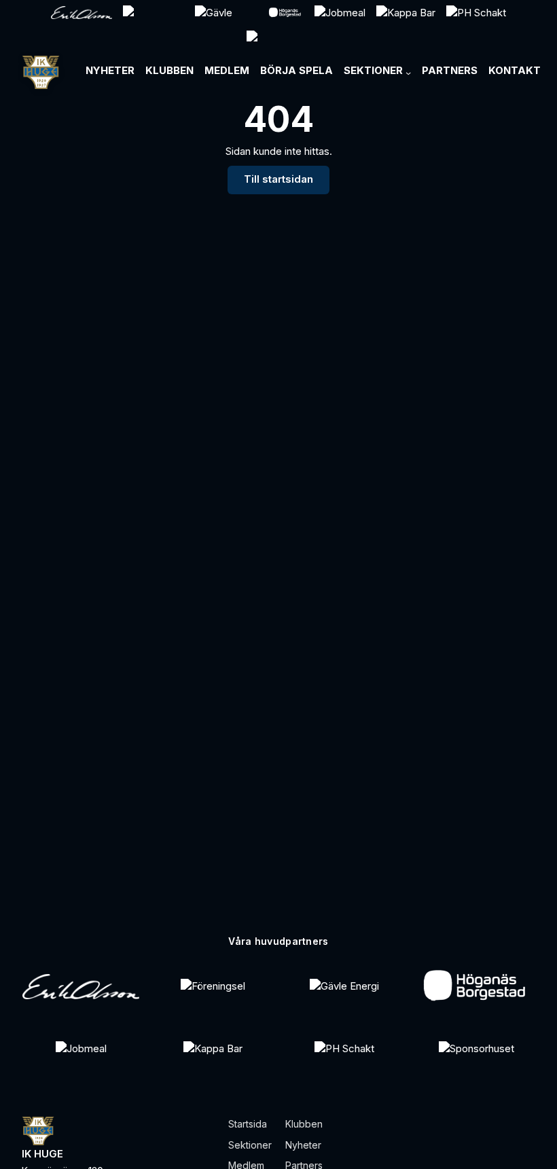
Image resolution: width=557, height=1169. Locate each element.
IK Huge (42, 1154)
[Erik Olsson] (81, 986)
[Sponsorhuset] (476, 1048)
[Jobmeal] (81, 1048)
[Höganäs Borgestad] (476, 986)
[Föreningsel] (213, 986)
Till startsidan (278, 179)
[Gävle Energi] (344, 986)
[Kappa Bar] (212, 1048)
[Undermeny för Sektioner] (408, 72)
